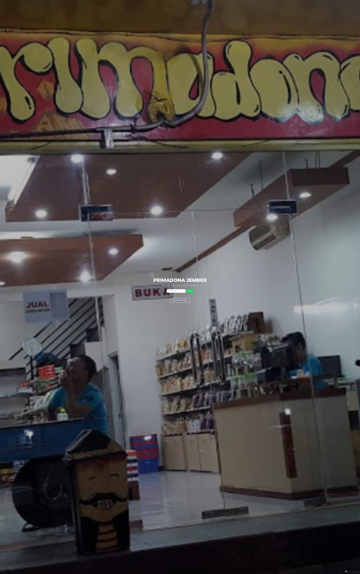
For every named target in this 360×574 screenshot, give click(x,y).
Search (190, 291)
